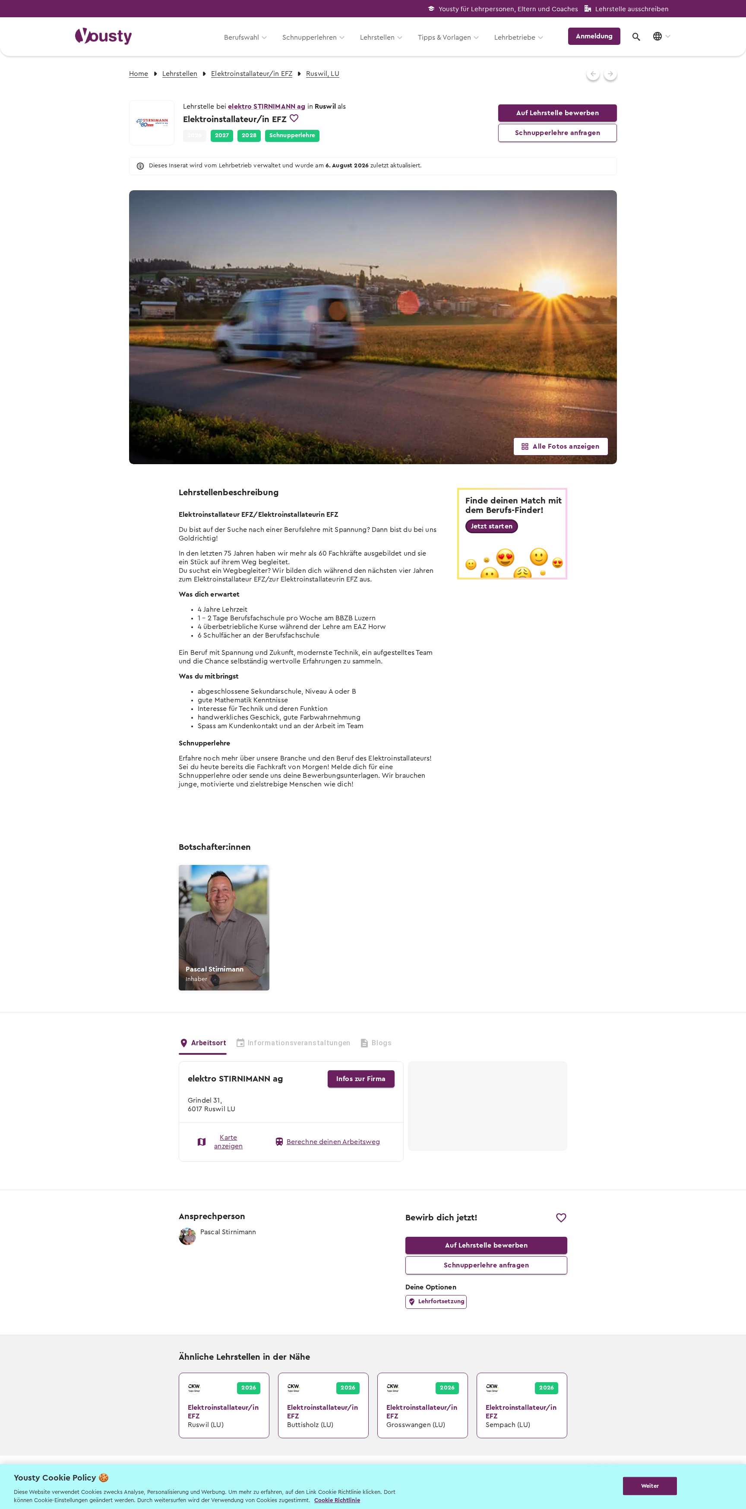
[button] (222, 136)
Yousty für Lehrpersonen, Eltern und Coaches (508, 9)
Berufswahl (241, 37)
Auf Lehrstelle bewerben (557, 113)
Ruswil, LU (322, 73)
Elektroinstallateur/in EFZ (251, 73)
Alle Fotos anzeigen (566, 446)
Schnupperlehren (309, 37)
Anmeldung (594, 36)
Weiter (650, 1486)
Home (139, 73)
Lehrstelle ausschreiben (632, 9)
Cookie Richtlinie (337, 1500)
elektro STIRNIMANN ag (266, 106)
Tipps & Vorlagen (444, 37)
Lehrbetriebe (514, 37)
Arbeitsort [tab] (209, 1043)
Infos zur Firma (361, 1078)
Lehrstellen (377, 37)
